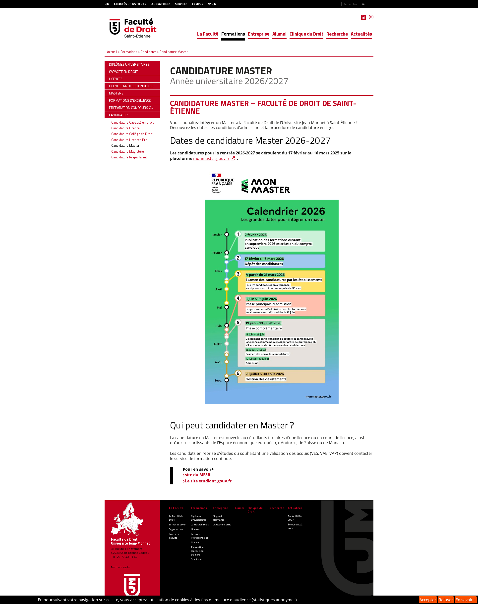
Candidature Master (125, 145)
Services (181, 4)
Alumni (279, 33)
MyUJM (212, 4)
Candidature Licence (125, 128)
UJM (107, 4)
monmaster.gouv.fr (211, 158)
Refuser (446, 600)
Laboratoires (161, 4)
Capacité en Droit (200, 524)
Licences (195, 529)
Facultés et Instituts (130, 4)
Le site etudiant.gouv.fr (208, 481)
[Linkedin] (363, 17)
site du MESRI (198, 474)
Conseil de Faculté (174, 536)
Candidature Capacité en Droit (132, 122)
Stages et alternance (218, 518)
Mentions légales (120, 567)
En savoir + (466, 600)
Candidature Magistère (127, 151)
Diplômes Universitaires (198, 518)
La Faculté (207, 33)
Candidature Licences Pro (129, 139)
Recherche (337, 33)
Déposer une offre (222, 524)
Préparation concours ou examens (197, 551)
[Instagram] (371, 17)
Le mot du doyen (177, 524)
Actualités (361, 33)
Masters (195, 542)
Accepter (427, 600)
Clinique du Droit (306, 33)
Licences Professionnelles (199, 536)
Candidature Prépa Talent (129, 157)
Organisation (176, 529)
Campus (197, 4)
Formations (233, 33)
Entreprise (258, 33)
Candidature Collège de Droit (131, 133)
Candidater (196, 559)
